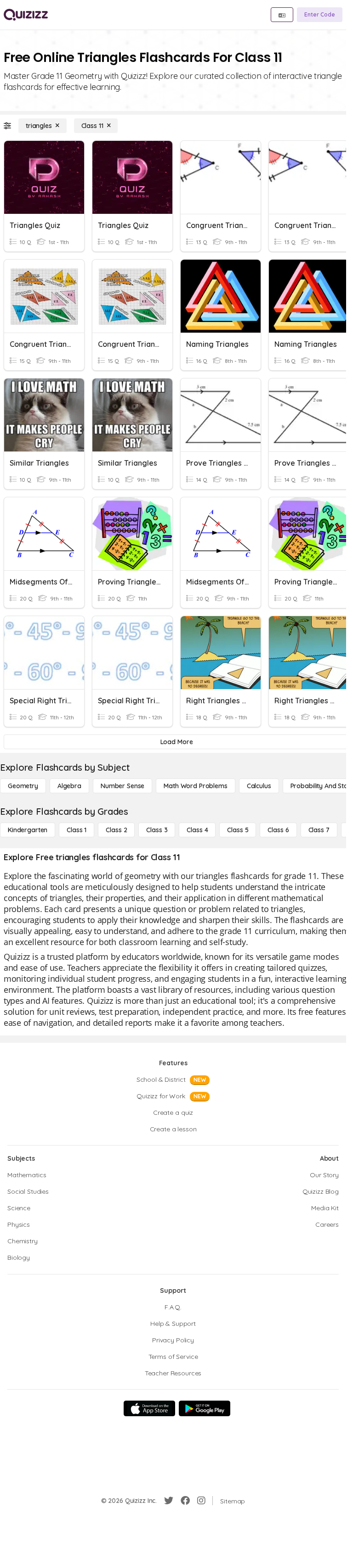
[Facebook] (185, 1500)
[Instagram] (201, 1500)
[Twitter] (168, 1500)
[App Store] (149, 1408)
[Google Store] (204, 1408)
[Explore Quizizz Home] (26, 15)
